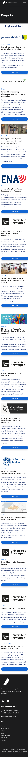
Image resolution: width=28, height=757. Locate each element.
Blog (2, 733)
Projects (3, 731)
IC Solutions (9, 751)
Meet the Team (5, 735)
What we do (5, 728)
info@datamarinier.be (10, 716)
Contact (3, 740)
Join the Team (5, 738)
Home (3, 726)
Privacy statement (14, 755)
